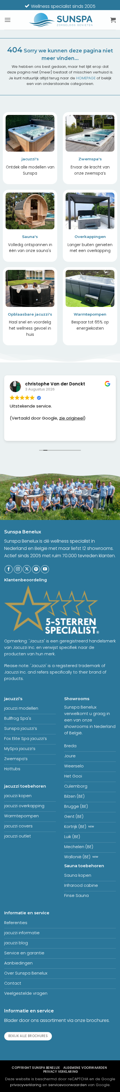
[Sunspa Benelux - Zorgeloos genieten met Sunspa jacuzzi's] (60, 20)
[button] (7, 20)
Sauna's (30, 236)
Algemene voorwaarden (85, 1067)
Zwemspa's (90, 159)
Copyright (36, 1067)
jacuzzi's (30, 159)
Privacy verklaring (60, 1071)
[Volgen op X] (27, 569)
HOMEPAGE (85, 78)
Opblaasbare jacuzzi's (30, 314)
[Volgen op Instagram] (18, 569)
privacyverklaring (25, 1085)
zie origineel (71, 418)
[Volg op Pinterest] (36, 569)
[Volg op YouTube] (45, 569)
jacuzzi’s (13, 698)
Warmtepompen (90, 314)
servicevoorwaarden (67, 1085)
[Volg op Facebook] (8, 569)
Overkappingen (90, 236)
